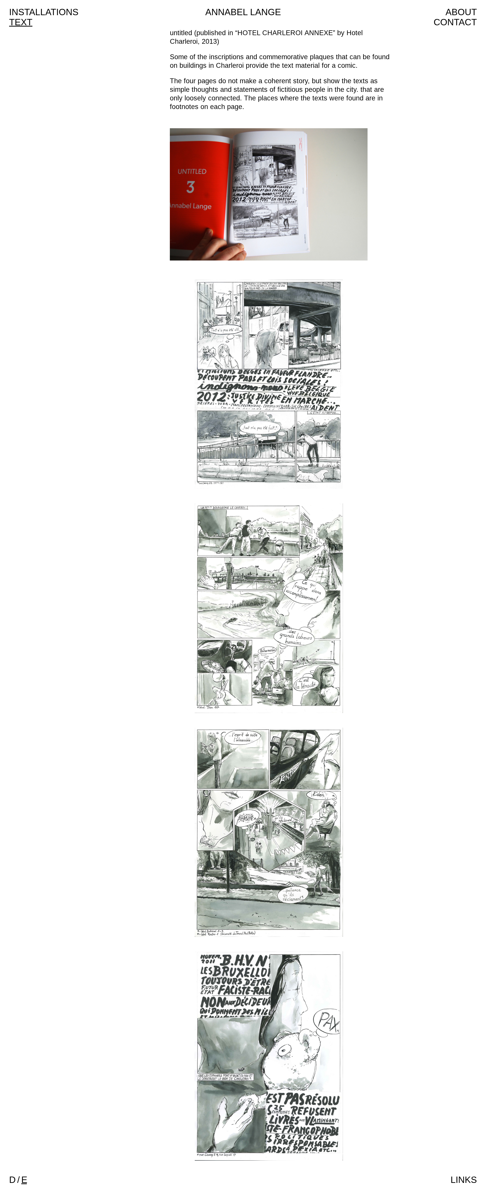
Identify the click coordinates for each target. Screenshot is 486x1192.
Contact (455, 22)
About (461, 12)
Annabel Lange (243, 12)
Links (464, 1180)
